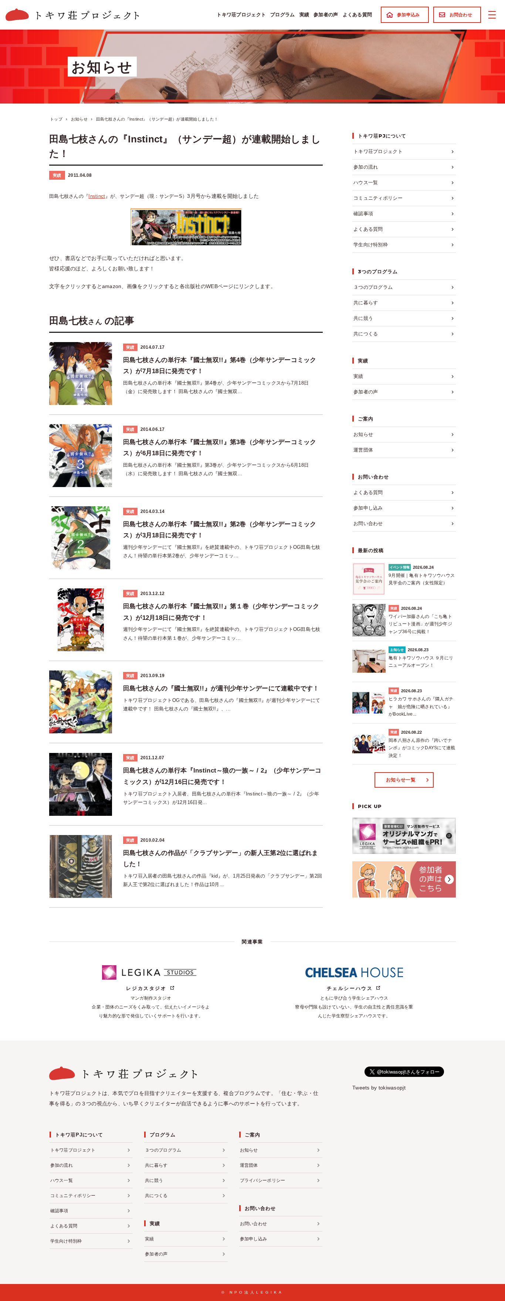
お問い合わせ (368, 523)
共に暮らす (365, 302)
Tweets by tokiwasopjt (379, 1088)
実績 (304, 14)
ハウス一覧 (365, 182)
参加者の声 (325, 14)
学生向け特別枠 (370, 244)
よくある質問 (357, 14)
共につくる (365, 334)
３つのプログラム (373, 287)
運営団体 (363, 450)
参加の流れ (365, 167)
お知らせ (363, 434)
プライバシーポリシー (262, 1180)
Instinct (96, 196)
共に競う (363, 318)
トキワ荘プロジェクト (241, 14)
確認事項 (363, 213)
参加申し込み (368, 508)
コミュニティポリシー (378, 198)
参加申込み (408, 14)
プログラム (282, 14)
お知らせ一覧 (401, 780)
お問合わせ (461, 14)
